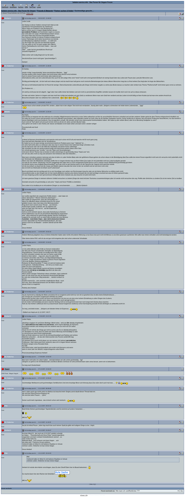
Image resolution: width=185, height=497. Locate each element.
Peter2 (7, 369)
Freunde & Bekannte (45, 11)
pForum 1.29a (83, 495)
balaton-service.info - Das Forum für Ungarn (18, 11)
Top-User (32, 7)
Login (39, 7)
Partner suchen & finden (63, 11)
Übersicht (5, 7)
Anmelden (13, 7)
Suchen (20, 7)
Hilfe (26, 7)
